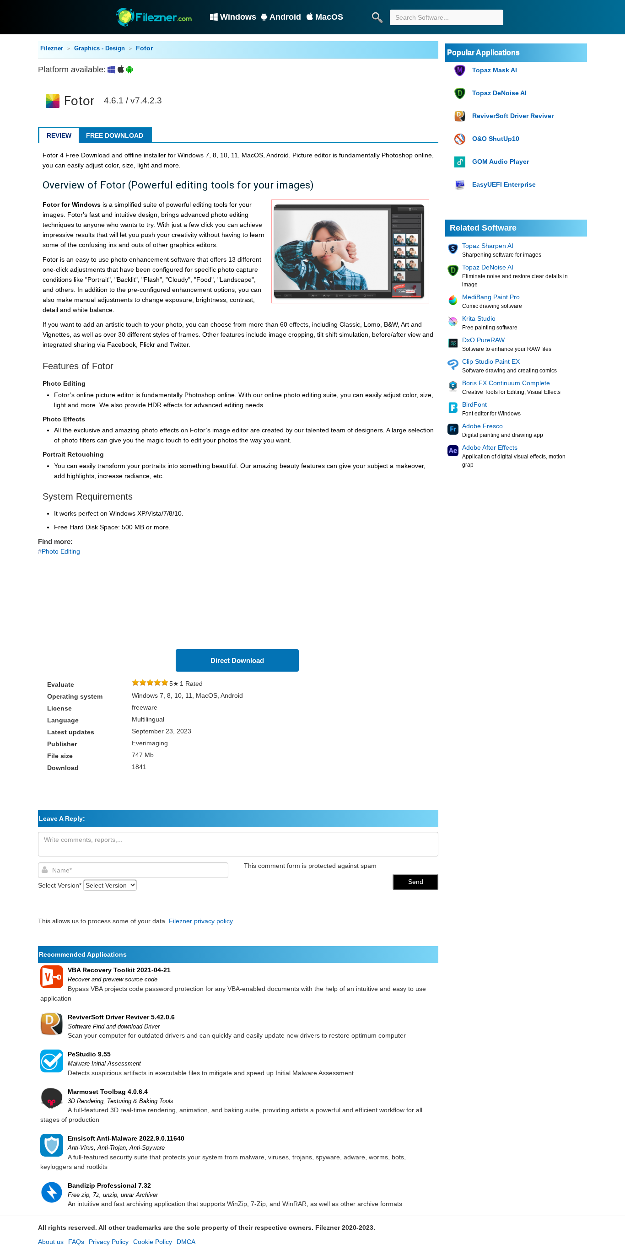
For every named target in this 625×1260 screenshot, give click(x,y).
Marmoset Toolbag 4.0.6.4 (108, 1091)
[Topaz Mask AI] (461, 70)
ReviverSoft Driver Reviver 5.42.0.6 (121, 1017)
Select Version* (59, 885)
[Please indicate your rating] (135, 683)
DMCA (186, 1241)
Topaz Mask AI (494, 70)
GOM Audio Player (500, 161)
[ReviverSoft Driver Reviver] (461, 116)
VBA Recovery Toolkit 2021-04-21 (119, 970)
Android (285, 17)
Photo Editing (61, 551)
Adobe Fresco (482, 426)
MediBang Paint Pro (491, 297)
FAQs (76, 1241)
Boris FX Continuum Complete (506, 383)
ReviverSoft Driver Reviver (513, 115)
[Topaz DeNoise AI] (461, 93)
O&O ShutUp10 (495, 138)
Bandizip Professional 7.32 (109, 1185)
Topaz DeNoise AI (499, 93)
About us (51, 1241)
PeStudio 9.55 (89, 1054)
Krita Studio (479, 318)
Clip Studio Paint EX (491, 361)
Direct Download (237, 660)
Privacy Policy (109, 1241)
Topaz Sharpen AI (487, 245)
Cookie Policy (152, 1241)
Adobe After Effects (489, 447)
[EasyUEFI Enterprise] (461, 185)
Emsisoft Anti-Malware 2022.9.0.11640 (126, 1138)
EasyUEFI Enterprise (504, 184)
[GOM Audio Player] (461, 162)
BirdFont (474, 404)
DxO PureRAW (483, 340)
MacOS (329, 17)
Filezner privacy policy (201, 921)
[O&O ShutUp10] (461, 139)
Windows (238, 17)
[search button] (377, 17)
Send (415, 881)
